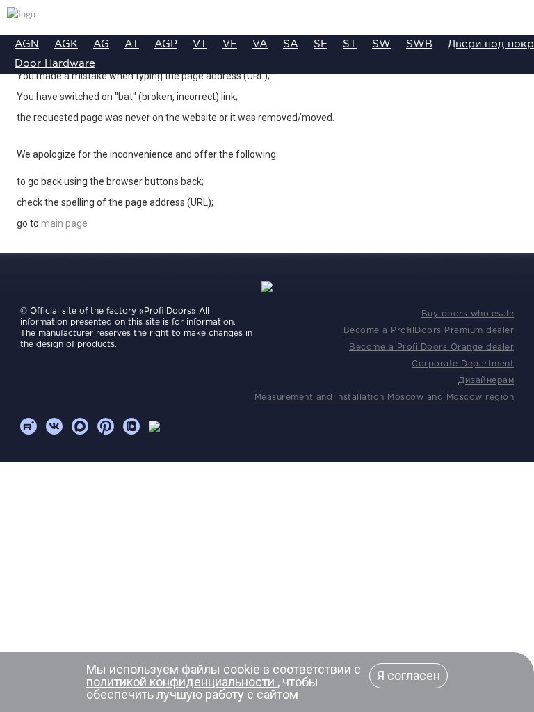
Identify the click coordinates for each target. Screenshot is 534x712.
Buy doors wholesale (468, 314)
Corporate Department (463, 364)
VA (260, 44)
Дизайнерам (486, 381)
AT (131, 44)
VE (229, 44)
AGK (66, 44)
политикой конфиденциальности (181, 681)
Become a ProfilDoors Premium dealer (429, 330)
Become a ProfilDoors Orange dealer (431, 347)
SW (381, 44)
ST (350, 44)
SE (320, 44)
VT (200, 44)
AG (101, 44)
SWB (419, 44)
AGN (27, 44)
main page (64, 223)
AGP (165, 44)
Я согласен (408, 675)
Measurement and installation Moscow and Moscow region (384, 397)
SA (290, 44)
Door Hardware (55, 63)
